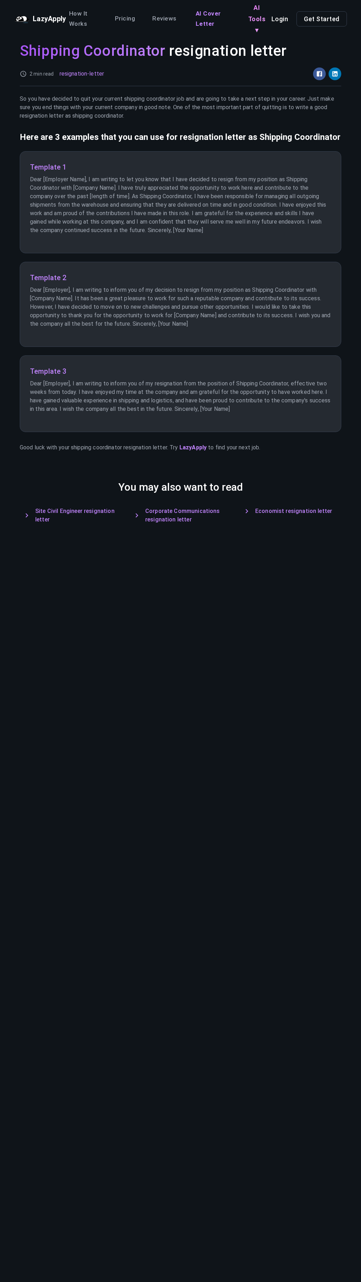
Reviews (164, 18)
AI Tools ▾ (257, 19)
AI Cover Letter (208, 19)
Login (279, 19)
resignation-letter (82, 73)
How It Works (78, 19)
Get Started (321, 19)
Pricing (125, 18)
